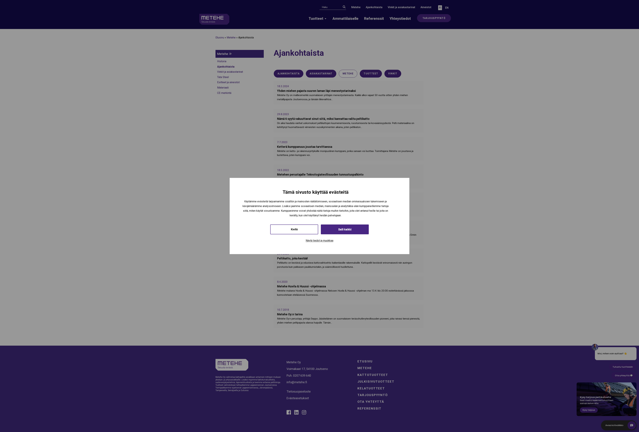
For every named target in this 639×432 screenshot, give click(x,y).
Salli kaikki (344, 229)
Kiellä (294, 229)
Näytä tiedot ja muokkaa (319, 240)
